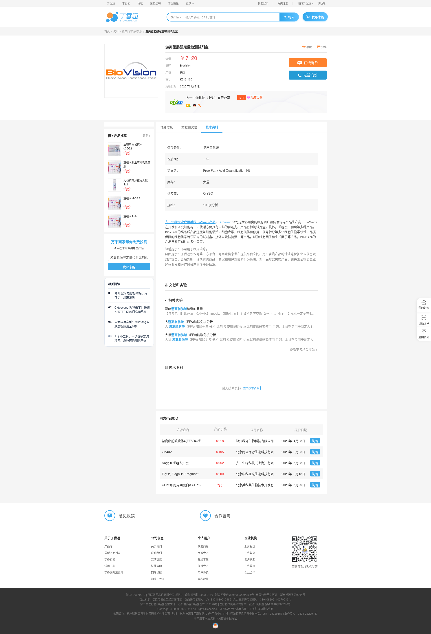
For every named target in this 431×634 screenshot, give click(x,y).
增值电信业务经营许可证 (167, 599)
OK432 (167, 451)
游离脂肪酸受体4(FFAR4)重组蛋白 (186, 440)
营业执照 (144, 599)
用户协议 (203, 572)
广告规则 (249, 566)
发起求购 (129, 267)
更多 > (146, 135)
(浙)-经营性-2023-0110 (199, 594)
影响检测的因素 (184, 308)
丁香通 (111, 3)
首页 (107, 31)
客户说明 (249, 559)
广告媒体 (249, 553)
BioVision (225, 222)
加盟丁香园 (158, 579)
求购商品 (203, 546)
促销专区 (203, 566)
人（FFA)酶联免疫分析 (189, 321)
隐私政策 (203, 579)
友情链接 (156, 559)
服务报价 (249, 546)
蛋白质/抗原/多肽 (132, 31)
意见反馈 (127, 515)
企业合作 (249, 572)
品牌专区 (203, 553)
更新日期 (170, 86)
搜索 (291, 17)
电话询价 (310, 75)
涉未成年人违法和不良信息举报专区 (215, 618)
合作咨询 (222, 515)
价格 (168, 58)
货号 (168, 79)
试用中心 (109, 566)
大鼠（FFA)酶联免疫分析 (190, 334)
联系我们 (156, 553)
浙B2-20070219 (135, 594)
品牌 (168, 65)
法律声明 (156, 566)
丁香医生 (173, 3)
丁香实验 (109, 559)
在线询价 (311, 62)
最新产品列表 (112, 553)
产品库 (108, 546)
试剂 (116, 31)
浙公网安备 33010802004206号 (234, 594)
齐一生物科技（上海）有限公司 (208, 97)
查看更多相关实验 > (304, 349)
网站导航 (156, 572)
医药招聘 (155, 3)
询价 (315, 440)
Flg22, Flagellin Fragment (180, 474)
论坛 (140, 3)
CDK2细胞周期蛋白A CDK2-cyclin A (187, 485)
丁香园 (126, 3)
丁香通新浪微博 (113, 572)
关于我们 (156, 546)
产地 (168, 72)
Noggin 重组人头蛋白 (177, 462)
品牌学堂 (203, 559)
